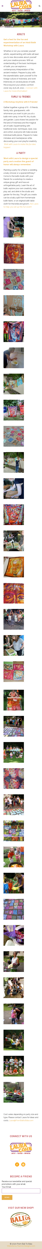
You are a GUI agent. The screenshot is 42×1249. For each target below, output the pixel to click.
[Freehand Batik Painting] (14, 501)
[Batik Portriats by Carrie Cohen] (14, 265)
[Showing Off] (14, 1026)
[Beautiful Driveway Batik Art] (14, 291)
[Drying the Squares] (14, 474)
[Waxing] (14, 657)
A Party (21, 152)
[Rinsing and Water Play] (14, 1000)
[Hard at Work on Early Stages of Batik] (14, 553)
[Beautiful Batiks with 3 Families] (14, 764)
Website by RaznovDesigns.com (21, 1246)
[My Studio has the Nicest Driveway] (14, 921)
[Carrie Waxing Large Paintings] (14, 370)
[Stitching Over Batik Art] (14, 605)
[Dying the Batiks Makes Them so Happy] (14, 869)
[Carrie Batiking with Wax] (14, 317)
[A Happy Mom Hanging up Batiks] (14, 712)
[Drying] (14, 817)
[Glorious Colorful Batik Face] (14, 527)
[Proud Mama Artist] (14, 974)
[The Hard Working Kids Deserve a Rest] (14, 1078)
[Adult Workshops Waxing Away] (14, 239)
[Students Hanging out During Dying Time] (14, 631)
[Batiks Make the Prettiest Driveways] (14, 738)
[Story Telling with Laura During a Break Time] (14, 1052)
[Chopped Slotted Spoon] (14, 790)
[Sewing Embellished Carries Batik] (14, 579)
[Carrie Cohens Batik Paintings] (14, 344)
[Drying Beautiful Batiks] (14, 843)
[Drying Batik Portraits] (14, 422)
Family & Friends (21, 96)
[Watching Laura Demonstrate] (14, 1104)
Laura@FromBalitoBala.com (21, 1120)
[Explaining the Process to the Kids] (14, 895)
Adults (21, 34)
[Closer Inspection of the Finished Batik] (14, 396)
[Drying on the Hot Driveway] (14, 448)
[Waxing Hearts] (14, 684)
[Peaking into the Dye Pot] (14, 947)
